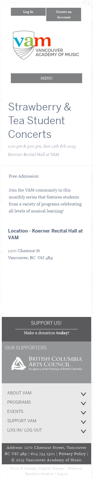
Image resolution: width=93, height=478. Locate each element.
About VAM (19, 393)
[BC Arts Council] (46, 372)
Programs (19, 402)
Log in (62, 473)
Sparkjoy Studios (39, 473)
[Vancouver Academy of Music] (46, 56)
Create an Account (64, 14)
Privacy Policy (72, 453)
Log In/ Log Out (24, 430)
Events (15, 411)
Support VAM (21, 421)
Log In (28, 11)
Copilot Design (51, 468)
